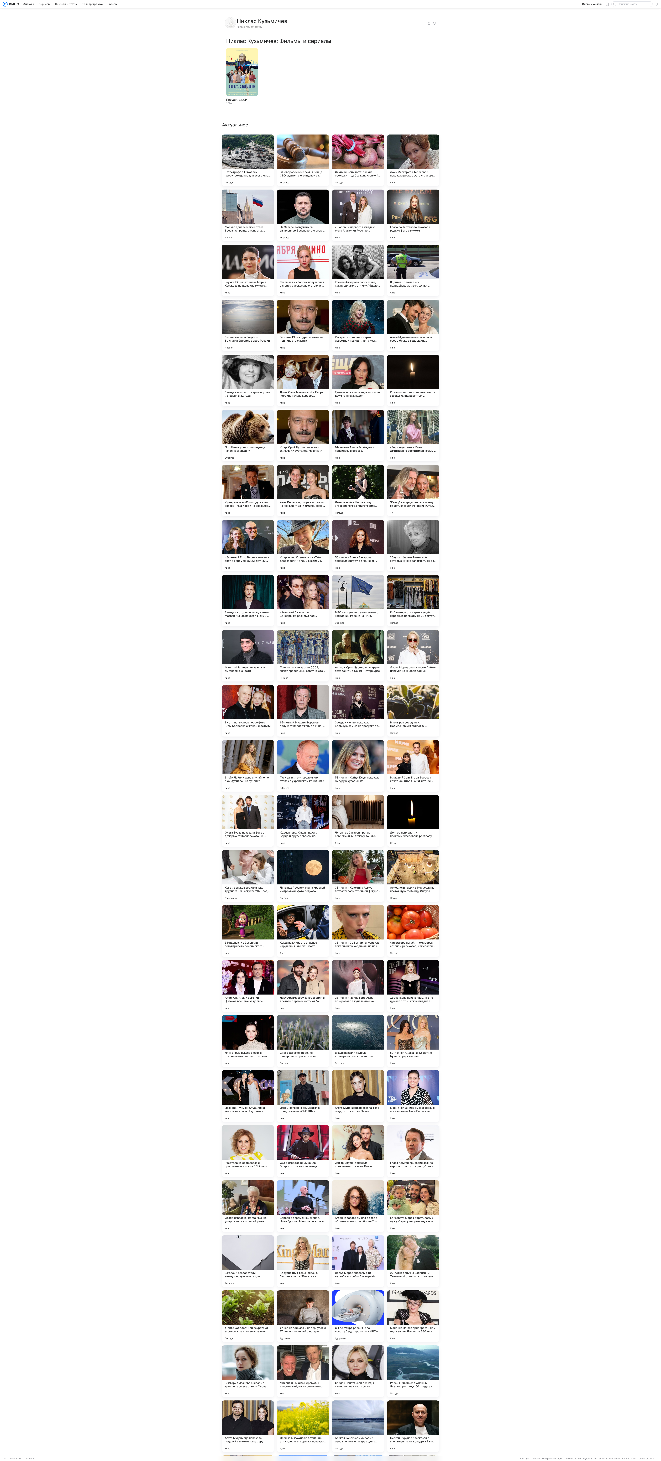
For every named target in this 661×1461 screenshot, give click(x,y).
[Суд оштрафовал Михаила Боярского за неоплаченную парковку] (303, 1151)
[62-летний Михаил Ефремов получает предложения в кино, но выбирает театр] (303, 711)
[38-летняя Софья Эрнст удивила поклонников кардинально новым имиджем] (358, 931)
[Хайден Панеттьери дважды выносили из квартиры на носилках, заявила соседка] (358, 1371)
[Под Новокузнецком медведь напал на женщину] (248, 435)
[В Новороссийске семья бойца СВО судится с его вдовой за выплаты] (303, 160)
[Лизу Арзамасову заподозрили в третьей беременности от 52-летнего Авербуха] (303, 986)
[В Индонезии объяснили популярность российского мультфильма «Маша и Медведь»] (248, 931)
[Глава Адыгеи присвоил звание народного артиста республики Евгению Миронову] (413, 1151)
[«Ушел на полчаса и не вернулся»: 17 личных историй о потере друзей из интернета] (303, 1316)
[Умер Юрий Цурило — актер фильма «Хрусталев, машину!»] (303, 435)
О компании (16, 1458)
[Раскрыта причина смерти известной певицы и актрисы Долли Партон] (358, 325)
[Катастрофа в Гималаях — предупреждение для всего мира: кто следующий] (248, 160)
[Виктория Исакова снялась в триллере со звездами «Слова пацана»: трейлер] (248, 1371)
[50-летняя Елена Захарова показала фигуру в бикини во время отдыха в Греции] (358, 545)
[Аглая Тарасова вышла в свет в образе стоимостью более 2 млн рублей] (358, 1206)
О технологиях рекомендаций (547, 1458)
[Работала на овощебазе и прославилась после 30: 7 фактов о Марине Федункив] (248, 1151)
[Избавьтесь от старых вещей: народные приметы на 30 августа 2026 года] (413, 600)
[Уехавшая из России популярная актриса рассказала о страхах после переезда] (303, 270)
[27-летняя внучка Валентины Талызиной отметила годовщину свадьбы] (413, 1261)
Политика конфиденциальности (580, 1458)
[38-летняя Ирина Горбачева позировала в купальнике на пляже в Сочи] (358, 986)
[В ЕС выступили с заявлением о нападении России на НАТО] (358, 600)
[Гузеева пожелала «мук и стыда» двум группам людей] (358, 380)
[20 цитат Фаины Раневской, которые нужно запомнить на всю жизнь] (413, 545)
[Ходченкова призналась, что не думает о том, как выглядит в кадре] (413, 986)
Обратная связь (647, 1458)
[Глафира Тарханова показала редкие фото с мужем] (413, 215)
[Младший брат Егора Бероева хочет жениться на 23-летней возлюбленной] (413, 766)
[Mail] (5, 4)
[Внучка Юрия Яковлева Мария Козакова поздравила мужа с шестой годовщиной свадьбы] (248, 270)
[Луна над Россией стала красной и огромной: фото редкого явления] (303, 876)
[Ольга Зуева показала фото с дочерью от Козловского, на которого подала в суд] (248, 821)
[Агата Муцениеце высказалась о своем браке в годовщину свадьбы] (413, 325)
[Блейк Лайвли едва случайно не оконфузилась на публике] (248, 766)
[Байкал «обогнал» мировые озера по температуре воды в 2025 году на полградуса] (358, 1426)
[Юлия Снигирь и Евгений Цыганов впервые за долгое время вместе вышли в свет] (248, 986)
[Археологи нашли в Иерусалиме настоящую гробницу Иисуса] (413, 876)
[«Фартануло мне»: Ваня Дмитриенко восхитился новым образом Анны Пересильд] (413, 435)
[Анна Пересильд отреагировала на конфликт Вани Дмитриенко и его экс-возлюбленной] (303, 490)
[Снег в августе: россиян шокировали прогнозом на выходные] (303, 1041)
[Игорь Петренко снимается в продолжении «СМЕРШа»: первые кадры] (303, 1096)
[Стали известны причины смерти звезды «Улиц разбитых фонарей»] (413, 380)
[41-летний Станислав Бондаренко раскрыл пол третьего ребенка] (303, 600)
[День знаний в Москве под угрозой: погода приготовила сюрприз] (358, 490)
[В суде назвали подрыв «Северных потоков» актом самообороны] (358, 1041)
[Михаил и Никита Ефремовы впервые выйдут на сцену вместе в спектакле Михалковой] (303, 1371)
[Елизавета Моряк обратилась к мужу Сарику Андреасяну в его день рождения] (413, 1206)
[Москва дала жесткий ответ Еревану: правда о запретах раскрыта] (248, 215)
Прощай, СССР (236, 99)
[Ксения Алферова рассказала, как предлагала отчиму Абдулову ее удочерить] (358, 270)
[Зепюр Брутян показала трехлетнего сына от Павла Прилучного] (358, 1151)
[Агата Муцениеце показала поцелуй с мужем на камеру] (248, 1426)
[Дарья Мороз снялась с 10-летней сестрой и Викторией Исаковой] (358, 1261)
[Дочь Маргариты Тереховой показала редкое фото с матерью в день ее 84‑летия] (413, 160)
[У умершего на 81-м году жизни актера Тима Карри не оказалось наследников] (248, 490)
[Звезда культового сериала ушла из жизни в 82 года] (248, 380)
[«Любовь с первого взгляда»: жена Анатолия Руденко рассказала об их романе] (358, 215)
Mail (5, 1458)
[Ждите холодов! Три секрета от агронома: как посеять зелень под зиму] (248, 1316)
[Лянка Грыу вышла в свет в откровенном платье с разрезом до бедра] (248, 1041)
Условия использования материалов (617, 1458)
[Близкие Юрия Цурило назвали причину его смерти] (303, 325)
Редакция (524, 1458)
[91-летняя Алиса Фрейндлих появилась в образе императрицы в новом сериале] (358, 435)
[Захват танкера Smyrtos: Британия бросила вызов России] (248, 325)
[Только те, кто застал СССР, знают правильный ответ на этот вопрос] (303, 655)
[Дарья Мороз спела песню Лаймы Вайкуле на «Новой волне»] (413, 655)
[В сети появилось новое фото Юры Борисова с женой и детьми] (248, 711)
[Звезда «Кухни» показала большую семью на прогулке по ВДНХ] (358, 711)
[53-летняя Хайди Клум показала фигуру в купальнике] (358, 766)
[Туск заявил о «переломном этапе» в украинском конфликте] (303, 766)
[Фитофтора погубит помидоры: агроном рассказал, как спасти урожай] (413, 931)
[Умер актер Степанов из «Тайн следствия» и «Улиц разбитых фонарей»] (303, 545)
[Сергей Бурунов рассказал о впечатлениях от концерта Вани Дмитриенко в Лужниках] (413, 1426)
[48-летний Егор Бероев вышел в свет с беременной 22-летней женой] (248, 545)
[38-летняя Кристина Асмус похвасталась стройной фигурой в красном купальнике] (358, 876)
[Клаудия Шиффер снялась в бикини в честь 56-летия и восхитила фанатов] (303, 1261)
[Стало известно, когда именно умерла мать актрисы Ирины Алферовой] (248, 1206)
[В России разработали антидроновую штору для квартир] (248, 1261)
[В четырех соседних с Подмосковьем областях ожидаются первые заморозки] (413, 711)
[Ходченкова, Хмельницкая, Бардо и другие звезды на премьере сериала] (303, 821)
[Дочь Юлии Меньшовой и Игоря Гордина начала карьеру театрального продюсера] (303, 380)
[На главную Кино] (13, 4)
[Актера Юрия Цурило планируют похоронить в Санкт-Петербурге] (358, 655)
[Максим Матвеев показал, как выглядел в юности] (248, 655)
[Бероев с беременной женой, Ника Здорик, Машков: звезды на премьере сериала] (303, 1206)
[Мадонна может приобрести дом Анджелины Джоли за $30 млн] (413, 1316)
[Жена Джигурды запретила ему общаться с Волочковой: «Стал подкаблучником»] (413, 490)
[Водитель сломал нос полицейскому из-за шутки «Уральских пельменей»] (413, 270)
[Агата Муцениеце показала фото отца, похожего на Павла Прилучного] (358, 1096)
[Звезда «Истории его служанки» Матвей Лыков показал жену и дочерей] (248, 600)
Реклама (29, 1458)
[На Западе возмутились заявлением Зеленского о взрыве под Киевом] (303, 215)
